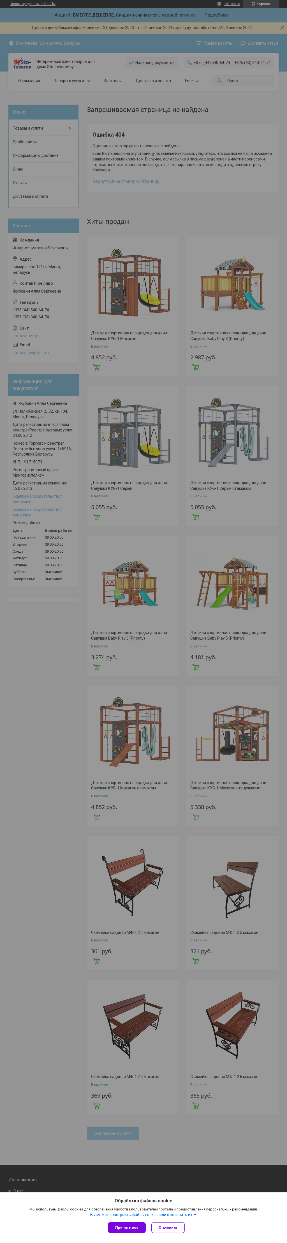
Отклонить (168, 1227)
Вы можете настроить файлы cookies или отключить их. (141, 1214)
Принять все (126, 1227)
